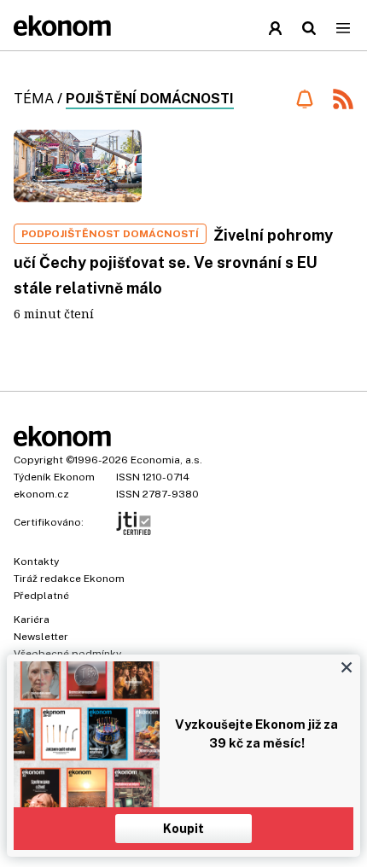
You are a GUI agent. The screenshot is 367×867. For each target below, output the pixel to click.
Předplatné (41, 596)
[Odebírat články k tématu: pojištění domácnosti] (304, 99)
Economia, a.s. (166, 460)
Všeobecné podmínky (67, 654)
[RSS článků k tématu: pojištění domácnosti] (343, 101)
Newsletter (41, 637)
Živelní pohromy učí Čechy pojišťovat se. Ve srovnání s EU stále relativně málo (173, 261)
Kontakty (36, 561)
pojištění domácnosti (150, 98)
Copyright (38, 460)
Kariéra (32, 620)
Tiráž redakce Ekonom (69, 579)
